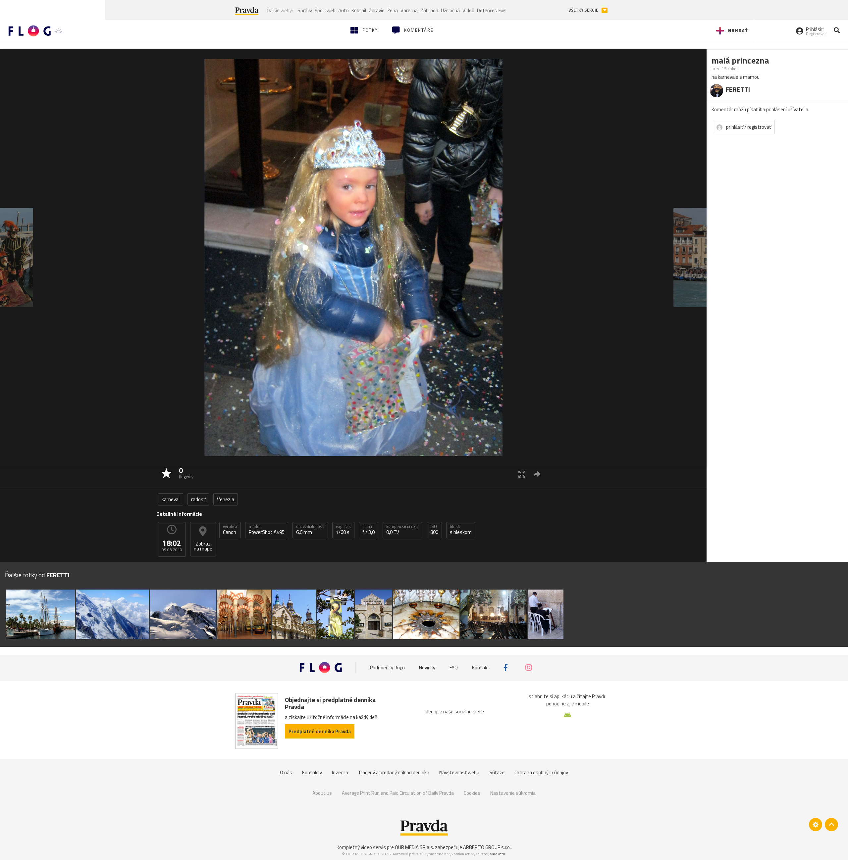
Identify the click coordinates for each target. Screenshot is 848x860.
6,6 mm (310, 529)
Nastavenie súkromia (513, 792)
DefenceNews (491, 10)
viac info (497, 854)
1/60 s (343, 529)
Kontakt (481, 667)
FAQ (454, 667)
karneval (171, 499)
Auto (343, 10)
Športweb (325, 10)
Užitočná (450, 10)
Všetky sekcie (583, 10)
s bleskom (461, 529)
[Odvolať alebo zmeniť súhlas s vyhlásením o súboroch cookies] (815, 824)
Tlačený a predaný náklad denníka (393, 772)
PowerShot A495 (267, 529)
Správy (304, 10)
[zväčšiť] (521, 473)
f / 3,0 (368, 529)
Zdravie (377, 10)
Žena (392, 10)
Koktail (358, 10)
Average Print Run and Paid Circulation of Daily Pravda (398, 792)
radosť (198, 499)
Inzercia (340, 772)
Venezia (225, 499)
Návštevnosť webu (459, 772)
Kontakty (312, 772)
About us (322, 792)
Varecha (409, 10)
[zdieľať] (537, 473)
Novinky (427, 667)
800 (434, 529)
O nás (286, 772)
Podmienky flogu (387, 667)
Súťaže (496, 772)
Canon (230, 529)
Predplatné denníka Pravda (320, 731)
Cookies (472, 792)
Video (468, 10)
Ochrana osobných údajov (541, 772)
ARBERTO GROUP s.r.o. (487, 847)
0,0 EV (402, 529)
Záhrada (429, 10)
